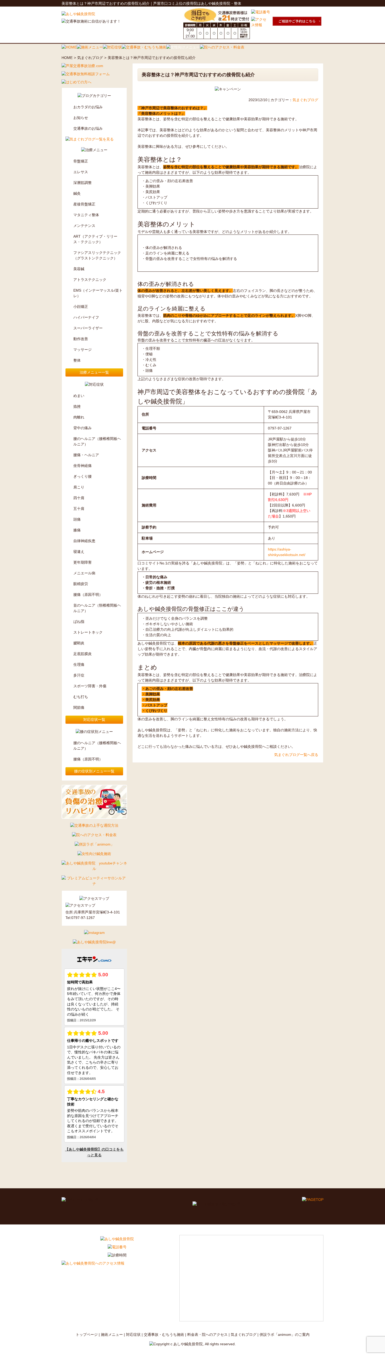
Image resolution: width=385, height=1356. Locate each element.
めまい (78, 396)
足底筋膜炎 (82, 654)
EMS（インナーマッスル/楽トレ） (98, 293)
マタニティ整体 (86, 215)
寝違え (78, 551)
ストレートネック (88, 632)
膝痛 (77, 530)
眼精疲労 (80, 584)
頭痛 (77, 519)
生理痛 (78, 664)
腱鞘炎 (78, 643)
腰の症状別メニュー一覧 (94, 771)
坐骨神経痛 (82, 466)
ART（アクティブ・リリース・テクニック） (95, 239)
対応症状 (133, 1334)
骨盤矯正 (80, 161)
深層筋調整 (82, 183)
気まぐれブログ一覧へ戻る (296, 755)
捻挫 (77, 406)
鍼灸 (77, 193)
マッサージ (82, 349)
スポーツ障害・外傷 (89, 686)
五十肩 (78, 509)
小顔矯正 (80, 306)
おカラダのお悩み (88, 107)
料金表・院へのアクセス (207, 1334)
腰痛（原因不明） (88, 594)
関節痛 (78, 707)
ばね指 (78, 621)
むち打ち (80, 697)
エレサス (80, 172)
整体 (77, 360)
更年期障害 (82, 562)
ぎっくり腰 (82, 476)
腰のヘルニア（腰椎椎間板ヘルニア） (97, 441)
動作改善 (80, 339)
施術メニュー (112, 1334)
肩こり (78, 487)
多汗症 (78, 675)
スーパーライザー (88, 328)
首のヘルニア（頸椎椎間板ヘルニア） (97, 608)
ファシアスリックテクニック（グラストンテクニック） (97, 255)
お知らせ (80, 118)
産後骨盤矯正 (84, 204)
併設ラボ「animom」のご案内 (285, 1334)
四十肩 (78, 498)
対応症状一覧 (94, 719)
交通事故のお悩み (88, 128)
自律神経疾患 (84, 541)
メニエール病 (84, 573)
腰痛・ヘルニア (86, 455)
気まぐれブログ (90, 58)
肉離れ (78, 417)
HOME (67, 58)
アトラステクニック (89, 279)
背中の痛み (82, 428)
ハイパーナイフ (86, 317)
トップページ (87, 1334)
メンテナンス (84, 226)
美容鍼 (78, 269)
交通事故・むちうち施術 (164, 1334)
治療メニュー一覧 (94, 372)
